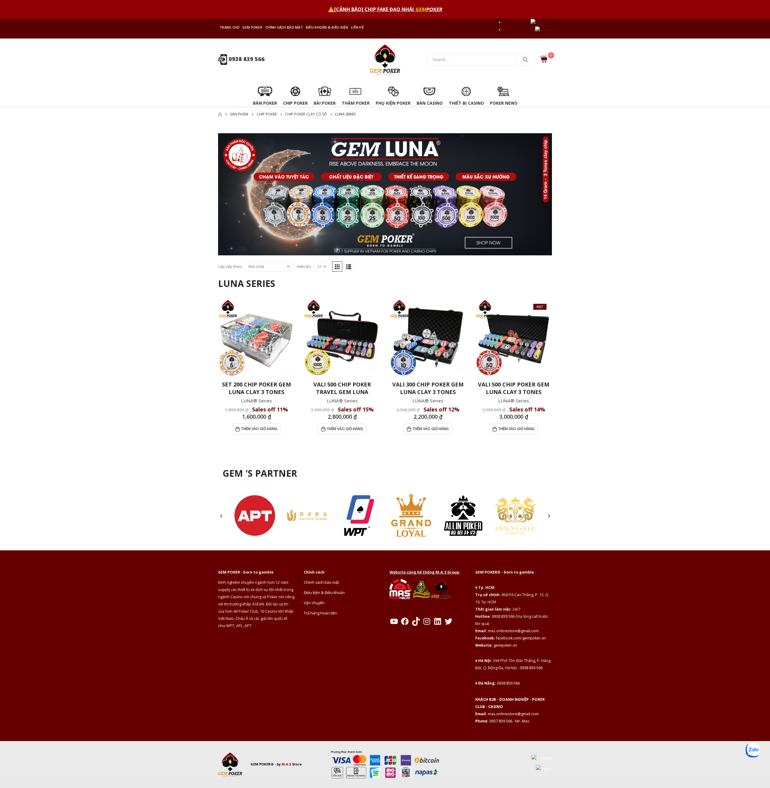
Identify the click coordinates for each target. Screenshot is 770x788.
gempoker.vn (505, 645)
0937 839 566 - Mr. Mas (509, 721)
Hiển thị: (304, 266)
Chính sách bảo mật (284, 27)
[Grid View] (337, 266)
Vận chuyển (314, 602)
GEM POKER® (262, 764)
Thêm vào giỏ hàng (259, 428)
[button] (221, 515)
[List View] (348, 266)
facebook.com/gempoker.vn (521, 638)
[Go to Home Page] (220, 114)
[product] (256, 337)
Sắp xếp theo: (230, 266)
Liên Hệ (357, 27)
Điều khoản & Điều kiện (327, 27)
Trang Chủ (229, 27)
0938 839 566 (246, 59)
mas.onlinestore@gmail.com (513, 630)
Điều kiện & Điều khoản (324, 592)
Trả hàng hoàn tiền (320, 613)
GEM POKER (252, 27)
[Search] (525, 60)
